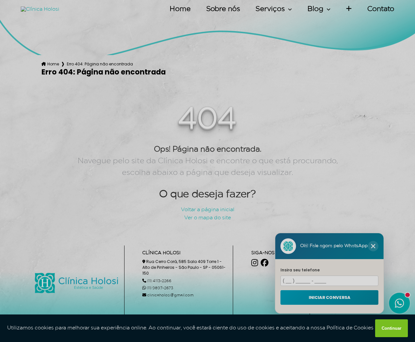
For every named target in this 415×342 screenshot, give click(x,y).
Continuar (391, 328)
